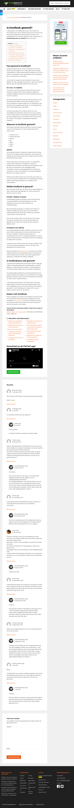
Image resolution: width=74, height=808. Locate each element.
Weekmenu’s (42, 780)
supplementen (24, 251)
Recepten (56, 135)
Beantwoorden (11, 404)
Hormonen (56, 119)
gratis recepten (18, 300)
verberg (15, 43)
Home (8, 17)
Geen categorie (57, 112)
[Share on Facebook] (1, 11)
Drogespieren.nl (13, 3)
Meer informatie (13, 372)
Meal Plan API (42, 792)
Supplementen (57, 142)
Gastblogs (56, 109)
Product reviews (57, 132)
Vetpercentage (57, 145)
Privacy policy (40, 804)
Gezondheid (14, 17)
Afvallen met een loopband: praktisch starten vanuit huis (61, 63)
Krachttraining (57, 122)
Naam (8, 748)
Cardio (55, 106)
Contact (59, 783)
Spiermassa (56, 139)
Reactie (9, 726)
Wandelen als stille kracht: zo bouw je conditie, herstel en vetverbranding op (61, 70)
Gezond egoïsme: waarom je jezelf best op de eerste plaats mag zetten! (34, 327)
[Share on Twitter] (1, 14)
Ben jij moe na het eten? (15, 329)
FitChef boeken (42, 785)
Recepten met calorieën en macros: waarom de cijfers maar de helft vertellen (61, 77)
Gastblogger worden (44, 787)
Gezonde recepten (43, 782)
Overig (55, 129)
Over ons (40, 789)
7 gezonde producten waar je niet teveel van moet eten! (14, 333)
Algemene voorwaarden (26, 804)
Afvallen (55, 102)
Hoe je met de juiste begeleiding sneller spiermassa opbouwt (59, 89)
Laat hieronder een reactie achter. (16, 312)
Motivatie (55, 126)
